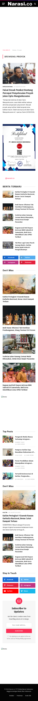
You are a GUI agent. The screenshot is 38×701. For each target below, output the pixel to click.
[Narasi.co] (20, 3)
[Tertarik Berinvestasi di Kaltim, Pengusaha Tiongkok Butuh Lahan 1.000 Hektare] (8, 476)
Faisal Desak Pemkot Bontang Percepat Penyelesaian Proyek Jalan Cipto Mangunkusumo (18, 93)
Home (14, 50)
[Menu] (3, 3)
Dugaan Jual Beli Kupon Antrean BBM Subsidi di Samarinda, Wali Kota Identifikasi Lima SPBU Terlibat (24, 232)
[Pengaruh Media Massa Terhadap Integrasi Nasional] (8, 439)
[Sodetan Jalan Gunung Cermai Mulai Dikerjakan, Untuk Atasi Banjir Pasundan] (8, 217)
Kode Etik (28, 695)
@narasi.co (9, 178)
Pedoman (20, 695)
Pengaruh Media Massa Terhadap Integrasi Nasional (24, 439)
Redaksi (11, 695)
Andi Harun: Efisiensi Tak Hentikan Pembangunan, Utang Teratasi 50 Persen (24, 207)
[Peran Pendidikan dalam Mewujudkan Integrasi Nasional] (8, 463)
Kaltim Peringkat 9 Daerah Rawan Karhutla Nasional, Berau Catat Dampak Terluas (18, 299)
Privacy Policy (20, 638)
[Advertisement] (19, 28)
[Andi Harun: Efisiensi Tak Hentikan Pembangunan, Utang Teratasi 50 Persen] (8, 207)
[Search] (35, 3)
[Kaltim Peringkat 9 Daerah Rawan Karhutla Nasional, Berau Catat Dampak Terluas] (8, 194)
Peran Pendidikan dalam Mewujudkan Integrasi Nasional (24, 463)
